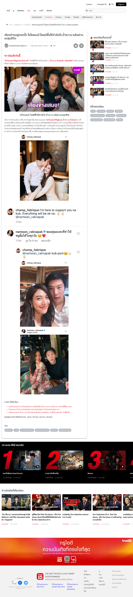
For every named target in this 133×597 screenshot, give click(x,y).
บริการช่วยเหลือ (116, 583)
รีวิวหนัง (76, 17)
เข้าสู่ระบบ (121, 4)
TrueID (13, 4)
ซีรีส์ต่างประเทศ (87, 17)
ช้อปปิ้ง (86, 581)
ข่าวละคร (58, 17)
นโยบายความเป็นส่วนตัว (119, 579)
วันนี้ (8, 10)
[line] (14, 583)
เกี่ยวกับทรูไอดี (116, 571)
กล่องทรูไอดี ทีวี (101, 4)
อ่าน (28, 10)
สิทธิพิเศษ (20, 10)
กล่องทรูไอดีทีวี (89, 584)
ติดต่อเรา (114, 587)
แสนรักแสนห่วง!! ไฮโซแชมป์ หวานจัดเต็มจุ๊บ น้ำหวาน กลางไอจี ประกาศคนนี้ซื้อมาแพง (40, 407)
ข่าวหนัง (67, 17)
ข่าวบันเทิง (48, 17)
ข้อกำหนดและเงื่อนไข (118, 575)
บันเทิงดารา (18, 25)
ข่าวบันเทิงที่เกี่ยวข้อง (12, 491)
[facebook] (20, 583)
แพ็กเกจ (101, 581)
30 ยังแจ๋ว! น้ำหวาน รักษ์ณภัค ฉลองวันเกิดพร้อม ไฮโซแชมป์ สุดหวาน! (34, 409)
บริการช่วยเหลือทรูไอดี (90, 589)
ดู (13, 10)
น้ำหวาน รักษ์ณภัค (70, 120)
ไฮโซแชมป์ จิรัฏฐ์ (53, 120)
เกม (34, 10)
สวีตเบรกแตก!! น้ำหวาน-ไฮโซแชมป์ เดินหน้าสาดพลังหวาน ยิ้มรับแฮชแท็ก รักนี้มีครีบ (39, 412)
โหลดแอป (89, 4)
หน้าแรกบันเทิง (37, 17)
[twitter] (26, 583)
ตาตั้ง (41, 10)
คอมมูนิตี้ (102, 584)
